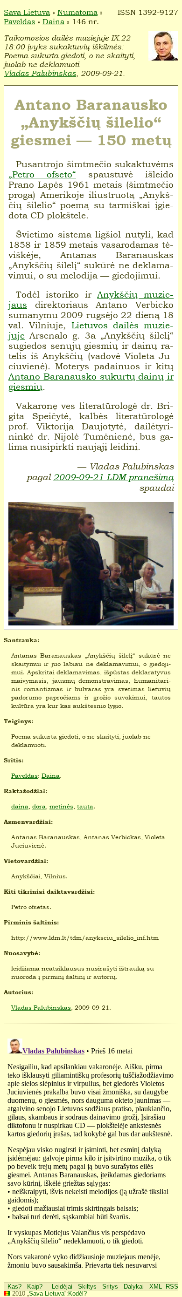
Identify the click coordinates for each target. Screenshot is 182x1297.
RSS (172, 1286)
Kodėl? (77, 1293)
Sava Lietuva (27, 12)
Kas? (14, 1286)
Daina (53, 21)
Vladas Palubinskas (40, 73)
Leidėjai (62, 1286)
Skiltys (87, 1286)
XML (155, 1286)
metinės (61, 806)
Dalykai (134, 1286)
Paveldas (19, 21)
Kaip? (34, 1286)
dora (39, 806)
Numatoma (77, 12)
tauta (85, 806)
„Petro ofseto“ (42, 174)
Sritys (110, 1286)
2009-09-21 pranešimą (113, 477)
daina (19, 806)
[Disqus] (91, 1151)
